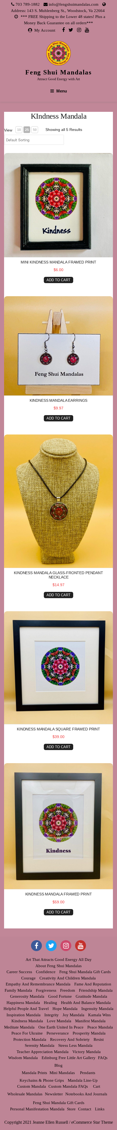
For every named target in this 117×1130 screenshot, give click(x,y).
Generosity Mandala (27, 996)
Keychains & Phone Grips (42, 1080)
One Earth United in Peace (61, 1027)
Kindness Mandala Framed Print (58, 894)
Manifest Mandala (90, 1021)
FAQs (102, 1058)
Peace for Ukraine (27, 1033)
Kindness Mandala (27, 1021)
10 (19, 130)
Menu (61, 91)
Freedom (67, 990)
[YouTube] (80, 945)
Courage (28, 978)
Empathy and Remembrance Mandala (38, 984)
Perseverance (58, 1033)
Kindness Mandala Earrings (59, 400)
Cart (96, 1086)
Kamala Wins (99, 1015)
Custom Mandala (31, 1086)
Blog (58, 1065)
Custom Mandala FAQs (68, 1086)
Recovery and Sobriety (70, 1039)
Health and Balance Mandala (86, 1002)
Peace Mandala (100, 1027)
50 (35, 130)
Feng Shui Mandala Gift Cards (85, 972)
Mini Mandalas (62, 1073)
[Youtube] (87, 30)
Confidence (46, 972)
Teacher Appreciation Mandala (43, 1052)
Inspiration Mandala (24, 1015)
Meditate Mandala (19, 1027)
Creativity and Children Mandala (67, 978)
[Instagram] (79, 30)
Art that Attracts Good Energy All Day (59, 959)
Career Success (19, 972)
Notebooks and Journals (86, 1094)
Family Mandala (18, 990)
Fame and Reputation (92, 984)
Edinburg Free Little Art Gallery (69, 1058)
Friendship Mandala (96, 990)
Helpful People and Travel (26, 1008)
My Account (44, 30)
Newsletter (54, 1094)
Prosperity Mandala (89, 1033)
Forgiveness (46, 990)
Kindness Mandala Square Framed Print (58, 729)
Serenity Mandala (39, 1045)
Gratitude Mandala (91, 996)
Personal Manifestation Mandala (37, 1109)
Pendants (87, 1073)
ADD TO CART (58, 280)
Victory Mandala (86, 1052)
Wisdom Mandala (23, 1058)
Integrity (51, 1015)
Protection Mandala (29, 1039)
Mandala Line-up (83, 1080)
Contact (84, 1109)
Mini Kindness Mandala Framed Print (58, 262)
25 (27, 130)
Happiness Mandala (23, 1002)
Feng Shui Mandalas (58, 72)
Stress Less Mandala (75, 1045)
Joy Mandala (73, 1015)
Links (99, 1109)
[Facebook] (63, 30)
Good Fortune (60, 996)
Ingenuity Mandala (97, 1008)
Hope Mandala (65, 1008)
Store (71, 1109)
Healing (50, 1002)
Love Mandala (59, 1021)
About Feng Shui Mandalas (58, 966)
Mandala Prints (34, 1073)
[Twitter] (71, 30)
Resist (99, 1039)
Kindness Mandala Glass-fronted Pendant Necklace (58, 575)
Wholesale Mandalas (24, 1094)
